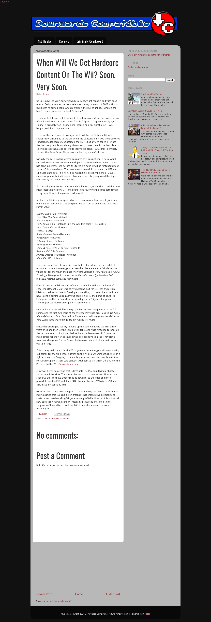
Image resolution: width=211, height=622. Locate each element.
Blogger (146, 613)
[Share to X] (62, 414)
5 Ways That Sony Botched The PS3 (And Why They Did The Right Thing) (157, 150)
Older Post (113, 594)
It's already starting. (68, 364)
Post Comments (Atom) (60, 600)
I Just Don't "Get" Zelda (152, 93)
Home (79, 594)
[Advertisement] (78, 566)
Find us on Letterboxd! (138, 67)
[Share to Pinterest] (68, 414)
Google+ (4, 1)
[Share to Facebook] (65, 414)
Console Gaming (52, 418)
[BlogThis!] (59, 414)
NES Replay (44, 41)
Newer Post (44, 594)
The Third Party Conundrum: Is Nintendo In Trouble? (155, 171)
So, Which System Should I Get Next (145, 110)
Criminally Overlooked (89, 41)
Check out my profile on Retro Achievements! (149, 54)
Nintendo (64, 418)
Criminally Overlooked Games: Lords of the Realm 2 (155, 126)
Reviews (64, 41)
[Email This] (56, 414)
